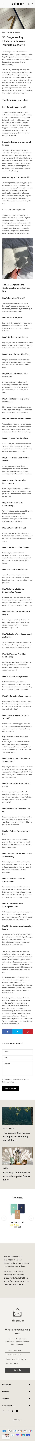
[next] (31, 1218)
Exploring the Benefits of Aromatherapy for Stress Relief (16, 1176)
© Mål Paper (18, 1420)
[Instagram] (7, 1411)
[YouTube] (17, 1411)
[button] (14, 1225)
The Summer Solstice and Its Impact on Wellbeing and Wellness (16, 1137)
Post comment (10, 1089)
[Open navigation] (3, 4)
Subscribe (17, 1370)
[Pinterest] (12, 1411)
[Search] (29, 4)
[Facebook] (3, 1411)
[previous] (4, 1218)
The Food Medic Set (17, 1222)
